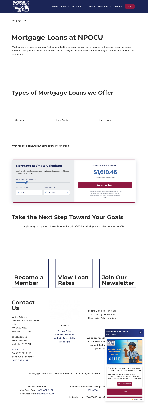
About (63, 6)
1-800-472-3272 (45, 390)
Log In (128, 6)
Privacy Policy (64, 331)
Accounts (76, 6)
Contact (118, 6)
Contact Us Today (105, 185)
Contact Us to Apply (24, 234)
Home (55, 6)
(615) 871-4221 (19, 349)
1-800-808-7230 (45, 393)
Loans (90, 6)
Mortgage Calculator (25, 75)
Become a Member (24, 243)
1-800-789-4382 (20, 360)
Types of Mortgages (25, 65)
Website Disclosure (64, 334)
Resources (103, 6)
